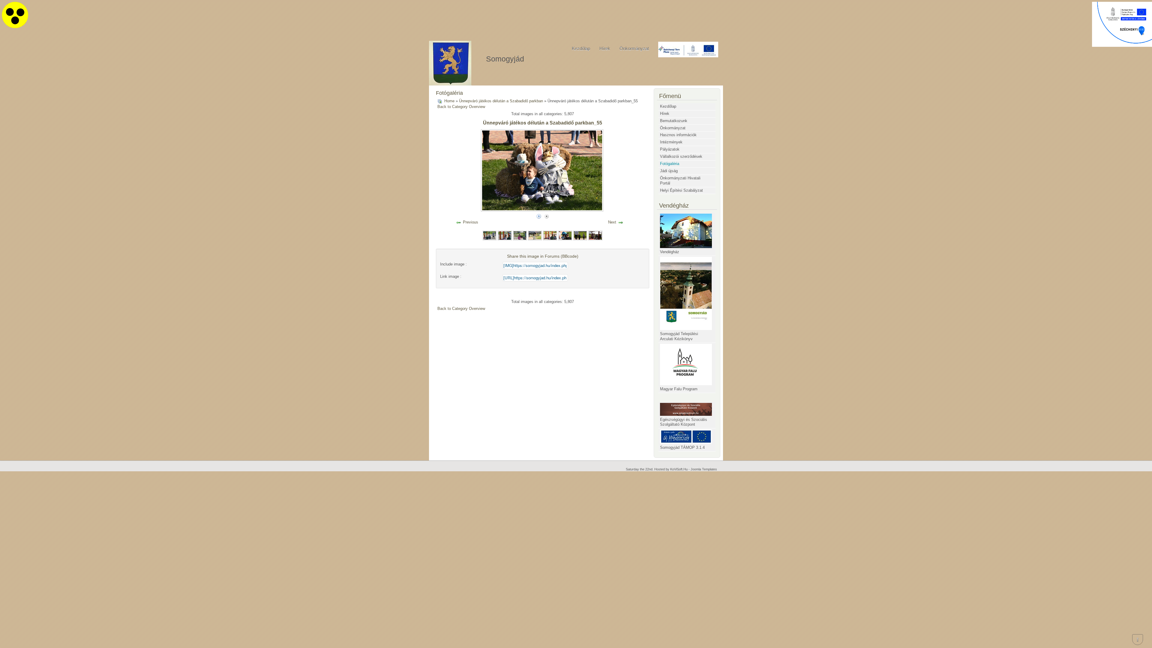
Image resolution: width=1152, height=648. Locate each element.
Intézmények (671, 142)
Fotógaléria (669, 163)
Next (612, 222)
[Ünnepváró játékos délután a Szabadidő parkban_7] (580, 235)
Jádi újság (669, 171)
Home (449, 101)
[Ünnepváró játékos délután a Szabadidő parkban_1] (489, 235)
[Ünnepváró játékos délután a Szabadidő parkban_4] (535, 235)
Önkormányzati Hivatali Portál (680, 180)
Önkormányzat (634, 48)
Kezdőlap (581, 48)
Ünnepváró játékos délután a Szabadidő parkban (501, 101)
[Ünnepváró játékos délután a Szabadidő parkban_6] (565, 235)
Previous (470, 222)
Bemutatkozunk (673, 120)
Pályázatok (670, 149)
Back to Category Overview (461, 106)
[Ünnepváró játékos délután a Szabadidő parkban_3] (520, 235)
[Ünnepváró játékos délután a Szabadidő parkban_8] (595, 235)
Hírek (604, 48)
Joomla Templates (704, 469)
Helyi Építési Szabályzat (681, 190)
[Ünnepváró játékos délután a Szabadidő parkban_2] (505, 235)
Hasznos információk (678, 135)
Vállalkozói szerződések (681, 156)
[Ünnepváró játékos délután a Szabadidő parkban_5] (550, 235)
